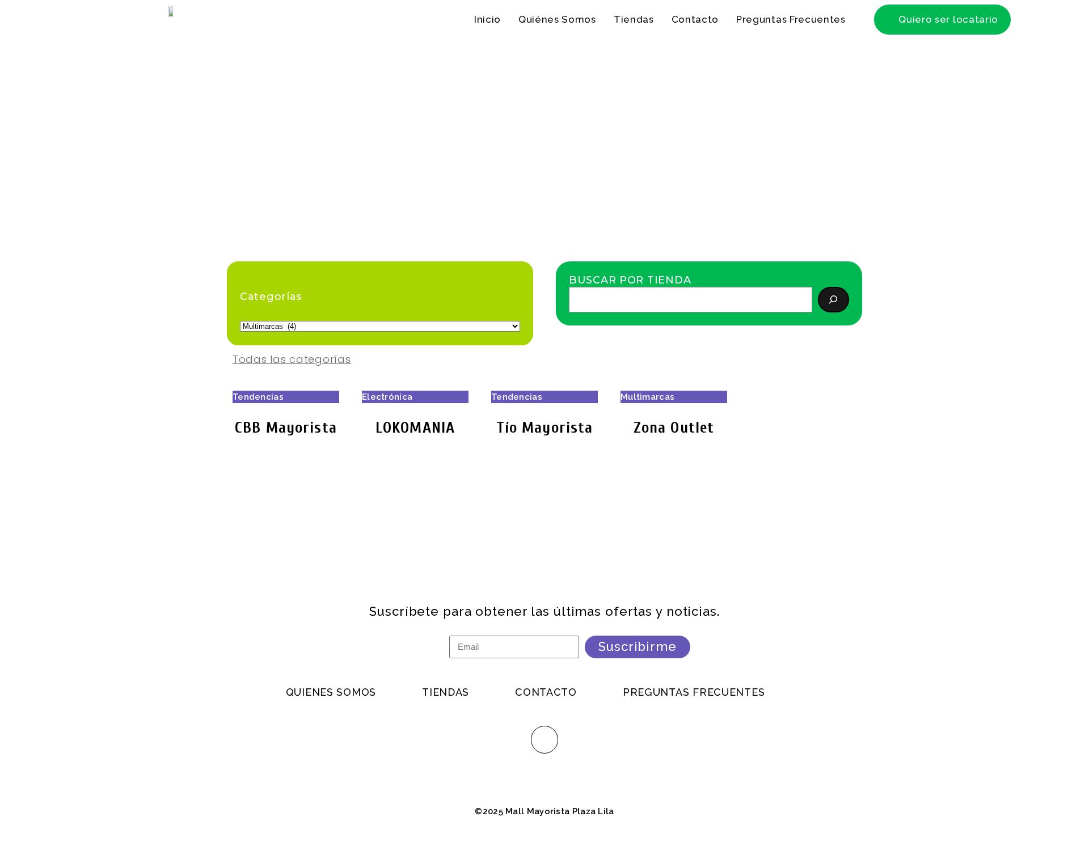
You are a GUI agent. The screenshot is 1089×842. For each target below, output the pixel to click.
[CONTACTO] (564, 692)
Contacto (695, 19)
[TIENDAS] (464, 692)
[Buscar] (834, 299)
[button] (942, 20)
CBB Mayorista (286, 428)
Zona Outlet (674, 428)
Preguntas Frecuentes (791, 19)
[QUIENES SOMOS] (349, 692)
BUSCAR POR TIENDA (630, 280)
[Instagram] (544, 739)
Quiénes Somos (557, 19)
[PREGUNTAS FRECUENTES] (712, 692)
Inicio (487, 19)
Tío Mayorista (544, 428)
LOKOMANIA (415, 428)
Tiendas (634, 19)
